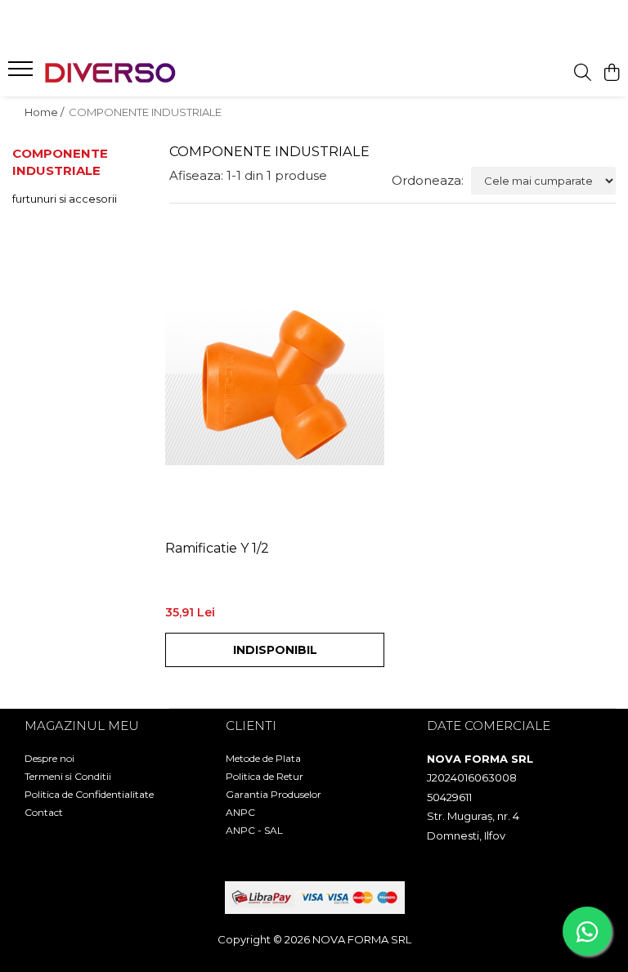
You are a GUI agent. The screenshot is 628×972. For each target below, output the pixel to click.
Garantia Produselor (273, 794)
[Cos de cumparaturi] (611, 73)
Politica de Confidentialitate (89, 794)
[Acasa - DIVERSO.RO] (110, 73)
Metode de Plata (263, 758)
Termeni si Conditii (68, 776)
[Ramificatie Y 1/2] (274, 384)
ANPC (240, 812)
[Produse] (22, 73)
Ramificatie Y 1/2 (217, 548)
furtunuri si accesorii (64, 198)
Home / (45, 112)
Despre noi (49, 758)
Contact (44, 812)
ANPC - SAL (254, 830)
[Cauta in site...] (582, 73)
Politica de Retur (264, 776)
